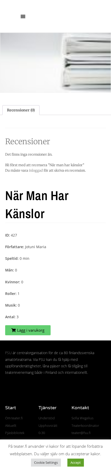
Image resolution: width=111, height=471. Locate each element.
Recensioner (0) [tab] (21, 110)
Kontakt (80, 408)
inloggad (36, 170)
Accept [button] (75, 462)
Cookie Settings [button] (46, 462)
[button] (23, 16)
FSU (8, 352)
